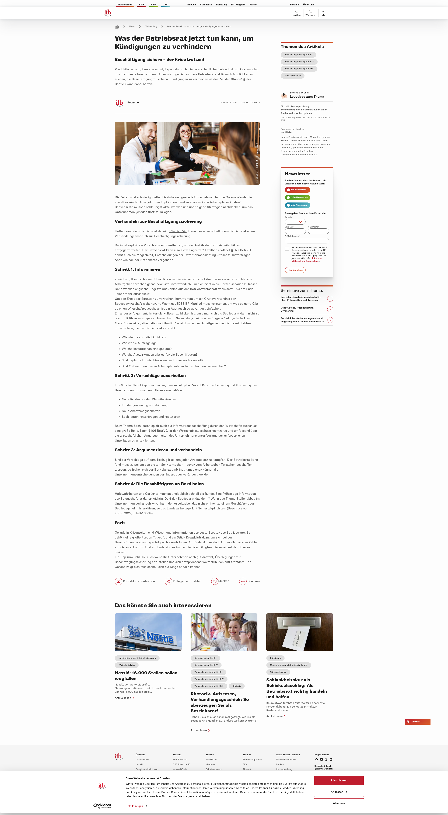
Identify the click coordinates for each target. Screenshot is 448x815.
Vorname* (289, 227)
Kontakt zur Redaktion (138, 581)
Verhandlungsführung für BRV (299, 61)
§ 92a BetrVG (177, 231)
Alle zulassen (339, 780)
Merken (223, 581)
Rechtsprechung (284, 769)
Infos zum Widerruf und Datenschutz (307, 260)
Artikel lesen (123, 698)
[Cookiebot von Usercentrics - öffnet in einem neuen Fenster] (102, 806)
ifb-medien (211, 764)
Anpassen (337, 791)
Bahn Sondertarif (214, 769)
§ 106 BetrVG (157, 431)
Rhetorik (237, 686)
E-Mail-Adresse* (292, 236)
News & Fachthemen (286, 759)
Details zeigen (134, 805)
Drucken (253, 581)
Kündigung (275, 658)
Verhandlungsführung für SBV (299, 68)
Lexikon (280, 764)
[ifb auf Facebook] (316, 759)
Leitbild (139, 764)
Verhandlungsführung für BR (298, 54)
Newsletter (211, 759)
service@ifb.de (180, 769)
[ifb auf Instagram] (326, 759)
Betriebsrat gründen (252, 759)
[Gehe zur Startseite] (108, 13)
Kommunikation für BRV (206, 665)
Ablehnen (339, 803)
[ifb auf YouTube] (321, 759)
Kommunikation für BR (205, 658)
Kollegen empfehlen (186, 581)
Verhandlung (151, 26)
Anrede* (289, 217)
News (132, 26)
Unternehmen (142, 759)
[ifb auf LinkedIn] (331, 759)
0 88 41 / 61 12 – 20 (181, 764)
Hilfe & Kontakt (180, 759)
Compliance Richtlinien (147, 769)
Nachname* (313, 227)
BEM (245, 764)
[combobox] (295, 222)
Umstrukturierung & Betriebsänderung (137, 658)
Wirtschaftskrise (293, 75)
